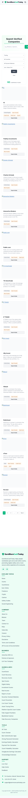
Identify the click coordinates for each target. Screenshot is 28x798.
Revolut (5, 490)
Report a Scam (6, 694)
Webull (5, 386)
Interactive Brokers (9, 211)
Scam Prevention (7, 700)
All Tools (4, 729)
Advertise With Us (7, 655)
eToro (5, 453)
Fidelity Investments (10, 139)
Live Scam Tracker (7, 703)
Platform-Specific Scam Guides (11, 709)
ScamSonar (5, 671)
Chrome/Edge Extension (9, 755)
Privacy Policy (6, 636)
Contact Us (5, 623)
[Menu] (2, 2)
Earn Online (5, 588)
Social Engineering (7, 604)
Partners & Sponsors (8, 658)
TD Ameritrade (8, 281)
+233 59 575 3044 (10, 779)
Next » (22, 513)
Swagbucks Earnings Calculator (11, 751)
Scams (4, 581)
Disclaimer (5, 639)
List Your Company (7, 661)
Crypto (4, 594)
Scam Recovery (6, 675)
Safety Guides (6, 600)
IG (4, 102)
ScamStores (5, 585)
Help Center (5, 767)
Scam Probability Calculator (10, 748)
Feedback (5, 770)
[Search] (25, 2)
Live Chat (4, 764)
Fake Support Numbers (9, 713)
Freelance (5, 591)
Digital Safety (6, 684)
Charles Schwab (8, 175)
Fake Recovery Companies (10, 719)
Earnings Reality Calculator (10, 742)
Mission (4, 617)
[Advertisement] (14, 21)
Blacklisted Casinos (7, 716)
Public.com (7, 247)
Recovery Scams (7, 678)
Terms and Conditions (8, 642)
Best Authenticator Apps (9, 736)
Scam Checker (6, 732)
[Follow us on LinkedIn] (7, 569)
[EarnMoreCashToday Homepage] (13, 554)
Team (3, 620)
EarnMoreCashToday (19, 790)
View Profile (14, 118)
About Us (4, 614)
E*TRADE (6, 317)
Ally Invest (6, 353)
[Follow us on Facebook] (3, 569)
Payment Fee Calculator (9, 745)
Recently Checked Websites (10, 697)
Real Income (5, 690)
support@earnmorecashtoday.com (14, 782)
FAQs (3, 627)
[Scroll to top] (25, 791)
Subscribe (5, 630)
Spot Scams (5, 681)
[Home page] (14, 2)
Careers (4, 633)
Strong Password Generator (10, 739)
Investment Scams (7, 687)
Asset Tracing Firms (8, 706)
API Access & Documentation (10, 646)
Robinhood (6, 420)
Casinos (4, 597)
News (3, 578)
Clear (14, 75)
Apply (14, 71)
